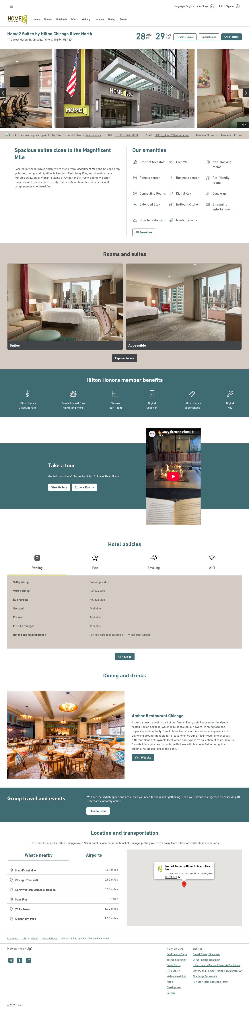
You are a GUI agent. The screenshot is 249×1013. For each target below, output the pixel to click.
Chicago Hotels (50, 938)
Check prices (233, 36)
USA (24, 938)
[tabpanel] (124, 612)
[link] (126, 135)
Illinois (34, 938)
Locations (12, 938)
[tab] (37, 563)
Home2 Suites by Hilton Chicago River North (86, 938)
